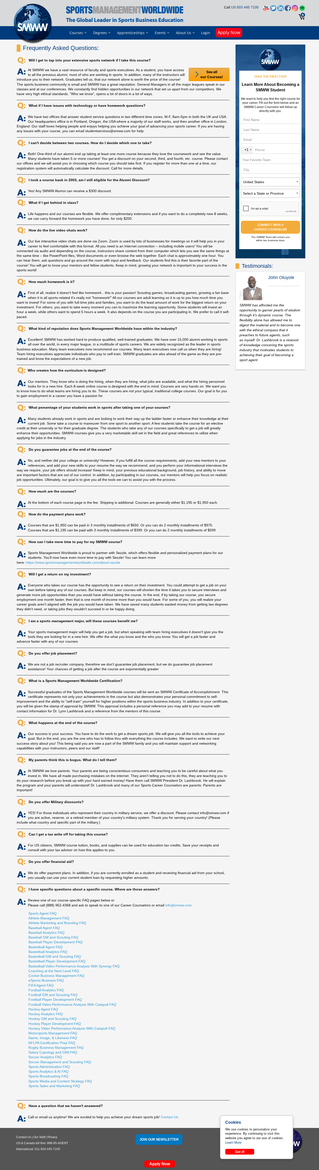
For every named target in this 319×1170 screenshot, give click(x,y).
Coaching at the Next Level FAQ (53, 971)
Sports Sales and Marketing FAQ (54, 1086)
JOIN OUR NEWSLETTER (159, 1139)
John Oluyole (281, 277)
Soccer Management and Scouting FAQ (59, 1062)
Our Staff (39, 1137)
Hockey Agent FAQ (43, 1009)
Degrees (100, 32)
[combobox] (247, 150)
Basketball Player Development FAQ (56, 961)
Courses (76, 32)
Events (160, 32)
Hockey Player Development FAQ (54, 1024)
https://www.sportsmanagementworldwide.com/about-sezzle (73, 562)
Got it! (239, 1152)
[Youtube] (266, 9)
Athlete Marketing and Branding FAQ (57, 923)
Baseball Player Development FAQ (55, 942)
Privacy (52, 1137)
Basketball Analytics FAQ (47, 952)
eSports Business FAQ (46, 980)
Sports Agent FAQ (42, 913)
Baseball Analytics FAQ (46, 933)
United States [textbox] (253, 182)
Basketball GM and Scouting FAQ (54, 956)
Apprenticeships (131, 32)
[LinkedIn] (280, 9)
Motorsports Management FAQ (52, 1033)
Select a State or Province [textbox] (263, 193)
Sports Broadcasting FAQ (48, 1076)
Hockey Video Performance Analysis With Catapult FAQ (71, 1028)
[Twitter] (273, 9)
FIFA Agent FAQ (41, 985)
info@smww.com (178, 905)
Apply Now (229, 32)
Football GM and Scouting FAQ (53, 995)
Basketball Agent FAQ (45, 947)
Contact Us (169, 1117)
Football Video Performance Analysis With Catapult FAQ (72, 1004)
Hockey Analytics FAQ (45, 1014)
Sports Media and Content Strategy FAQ (60, 1081)
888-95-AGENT (57, 1143)
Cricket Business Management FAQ (56, 976)
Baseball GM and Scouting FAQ (53, 937)
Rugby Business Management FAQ (56, 1048)
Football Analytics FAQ (46, 990)
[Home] (34, 23)
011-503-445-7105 (47, 1149)
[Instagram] (295, 9)
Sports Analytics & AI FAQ (48, 1071)
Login (205, 32)
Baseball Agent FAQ (44, 928)
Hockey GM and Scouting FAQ (52, 1019)
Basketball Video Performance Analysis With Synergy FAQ (74, 966)
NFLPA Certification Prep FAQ (51, 1043)
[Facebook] (288, 9)
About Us (183, 32)
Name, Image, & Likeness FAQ (52, 1038)
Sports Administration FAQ (49, 1067)
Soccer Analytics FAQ (45, 1057)
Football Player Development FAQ (55, 1000)
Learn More (233, 1142)
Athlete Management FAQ (48, 918)
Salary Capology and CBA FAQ (52, 1052)
